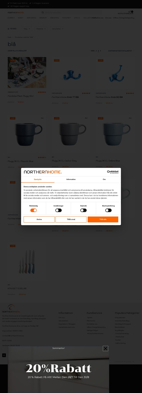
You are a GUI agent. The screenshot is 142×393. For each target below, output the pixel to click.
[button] (105, 348)
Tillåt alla (103, 219)
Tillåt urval (71, 219)
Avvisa (39, 219)
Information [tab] (71, 179)
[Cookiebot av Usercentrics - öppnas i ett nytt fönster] (108, 172)
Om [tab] (104, 179)
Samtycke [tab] (38, 179)
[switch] (58, 210)
